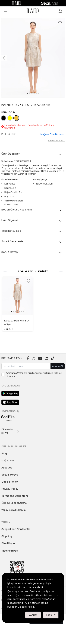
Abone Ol (57, 366)
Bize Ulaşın (8, 543)
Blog (4, 453)
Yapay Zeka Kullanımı (13, 510)
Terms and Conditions (15, 495)
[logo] (33, 10)
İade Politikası (10, 550)
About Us (6, 467)
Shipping (6, 536)
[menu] (5, 10)
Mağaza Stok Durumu (52, 134)
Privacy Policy (9, 488)
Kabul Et (50, 615)
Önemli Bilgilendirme (14, 503)
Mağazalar (7, 460)
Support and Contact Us (15, 529)
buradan (12, 606)
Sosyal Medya (9, 474)
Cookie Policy (9, 481)
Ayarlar (33, 615)
